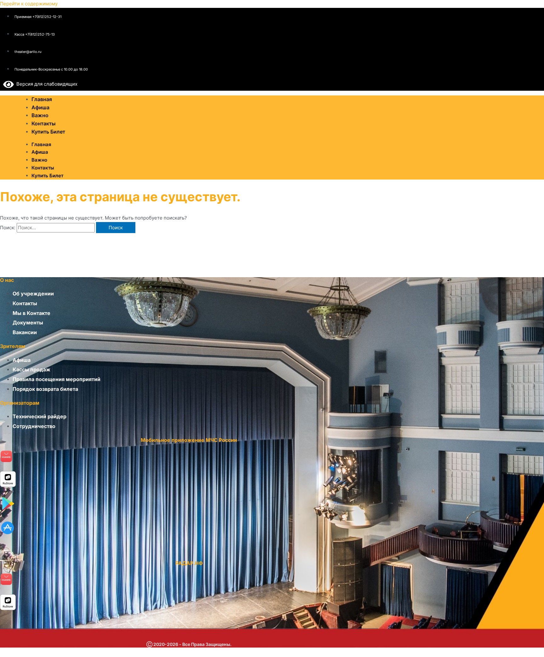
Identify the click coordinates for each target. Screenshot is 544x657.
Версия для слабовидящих (45, 84)
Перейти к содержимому (29, 4)
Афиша (39, 152)
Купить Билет (48, 132)
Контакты (42, 168)
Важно (39, 160)
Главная (41, 144)
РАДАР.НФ (189, 563)
